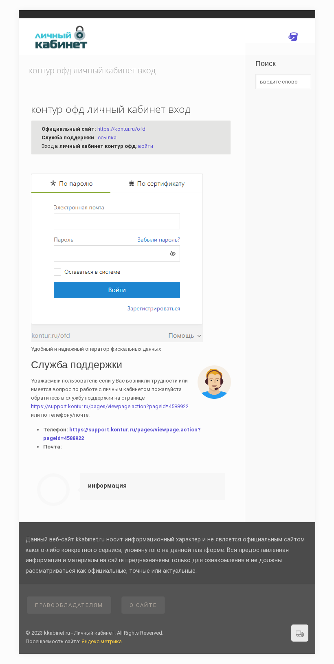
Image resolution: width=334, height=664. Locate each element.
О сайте (143, 605)
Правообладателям (69, 605)
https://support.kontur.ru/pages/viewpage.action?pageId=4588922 (110, 406)
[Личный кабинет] (62, 36)
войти (145, 146)
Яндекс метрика (101, 641)
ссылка (107, 137)
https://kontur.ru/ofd (121, 129)
